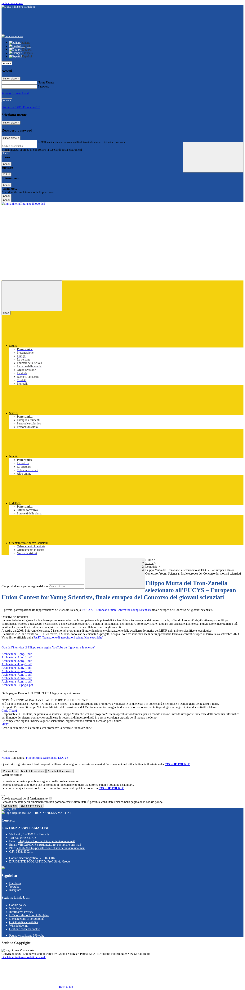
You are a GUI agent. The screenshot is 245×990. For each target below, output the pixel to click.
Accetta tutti (60, 771)
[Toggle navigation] (32, 295)
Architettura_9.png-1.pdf (17, 681)
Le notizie (151, 566)
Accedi (7, 63)
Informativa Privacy (21, 911)
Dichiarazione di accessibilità (26, 918)
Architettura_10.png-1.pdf (17, 685)
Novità (149, 563)
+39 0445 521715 (25, 837)
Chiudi (6, 164)
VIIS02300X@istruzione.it (49, 844)
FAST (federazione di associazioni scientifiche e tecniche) (68, 637)
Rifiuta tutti (32, 771)
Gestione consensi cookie (24, 929)
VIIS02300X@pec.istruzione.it (50, 848)
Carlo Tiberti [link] (9, 710)
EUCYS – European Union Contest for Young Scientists (116, 609)
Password (43, 86)
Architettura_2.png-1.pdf (17, 657)
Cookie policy (17, 905)
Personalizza (10, 771)
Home (149, 559)
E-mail (42, 141)
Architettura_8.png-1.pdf (17, 678)
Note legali (15, 908)
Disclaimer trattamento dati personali (24, 957)
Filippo (30, 757)
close (6, 312)
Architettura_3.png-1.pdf (17, 660)
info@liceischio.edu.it (46, 841)
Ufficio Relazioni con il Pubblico (29, 915)
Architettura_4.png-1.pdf (17, 664)
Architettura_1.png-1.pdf (17, 654)
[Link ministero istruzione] (18, 6)
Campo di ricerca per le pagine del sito (25, 586)
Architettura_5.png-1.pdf (17, 667)
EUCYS (63, 757)
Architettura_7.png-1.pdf (17, 674)
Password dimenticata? (15, 93)
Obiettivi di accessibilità (23, 922)
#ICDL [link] (6, 724)
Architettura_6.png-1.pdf (17, 671)
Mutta (38, 757)
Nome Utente (46, 82)
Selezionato (50, 757)
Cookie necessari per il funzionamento (25, 798)
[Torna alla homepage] (24, 203)
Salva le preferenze (31, 805)
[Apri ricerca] (213, 157)
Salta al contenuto (12, 3)
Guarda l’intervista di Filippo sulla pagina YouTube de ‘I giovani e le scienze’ (48, 647)
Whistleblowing (18, 925)
